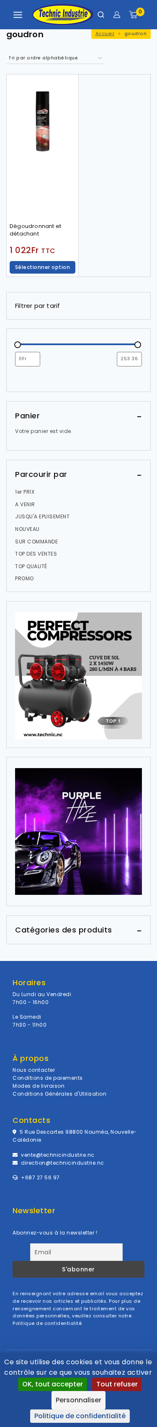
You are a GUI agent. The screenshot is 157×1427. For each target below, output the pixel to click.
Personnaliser (78, 1400)
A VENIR (25, 504)
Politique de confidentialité (47, 1323)
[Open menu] (18, 15)
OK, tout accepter (52, 1384)
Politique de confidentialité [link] (80, 1416)
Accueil (105, 34)
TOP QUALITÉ (31, 566)
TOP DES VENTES (36, 553)
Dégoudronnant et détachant (35, 230)
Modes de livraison (38, 1085)
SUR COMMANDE (36, 541)
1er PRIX (24, 491)
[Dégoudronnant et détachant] (42, 146)
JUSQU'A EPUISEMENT (42, 516)
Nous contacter (34, 1069)
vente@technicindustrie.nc (58, 1154)
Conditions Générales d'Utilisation (59, 1093)
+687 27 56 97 (40, 1177)
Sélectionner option (42, 267)
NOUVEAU (27, 529)
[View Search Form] (101, 14)
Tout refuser (117, 1384)
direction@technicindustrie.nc (62, 1162)
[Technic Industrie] (62, 14)
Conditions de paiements (48, 1077)
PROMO (24, 578)
